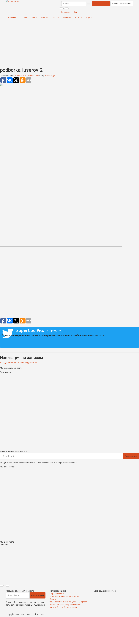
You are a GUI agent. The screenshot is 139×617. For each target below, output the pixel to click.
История (24, 17)
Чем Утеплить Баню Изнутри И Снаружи (68, 601)
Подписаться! (131, 456)
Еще (88, 17)
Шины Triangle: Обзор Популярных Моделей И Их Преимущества (65, 605)
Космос (44, 17)
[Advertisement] (69, 43)
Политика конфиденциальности (64, 596)
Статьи (78, 17)
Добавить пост (101, 3)
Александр (50, 75)
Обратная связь (57, 593)
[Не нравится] (67, 8)
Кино (34, 17)
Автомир (12, 17)
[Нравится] (61, 8)
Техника (55, 17)
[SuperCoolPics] (13, 1)
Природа (67, 17)
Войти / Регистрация (122, 3)
